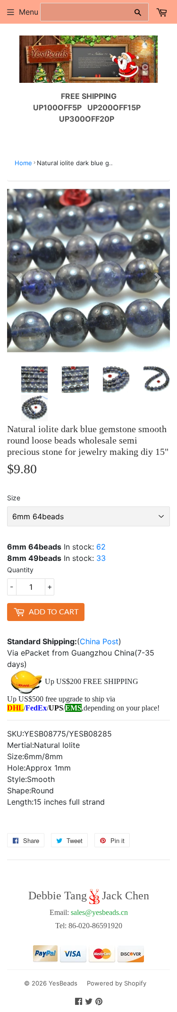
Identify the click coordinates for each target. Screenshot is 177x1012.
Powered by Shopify (116, 983)
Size (13, 498)
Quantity (20, 570)
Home (23, 163)
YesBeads (63, 983)
